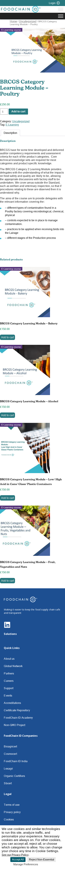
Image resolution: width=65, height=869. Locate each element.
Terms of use (12, 804)
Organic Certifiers (14, 776)
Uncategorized (27, 21)
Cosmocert (10, 753)
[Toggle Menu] (60, 9)
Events (8, 695)
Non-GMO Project (14, 725)
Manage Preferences (25, 864)
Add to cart (18, 111)
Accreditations (12, 703)
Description (10, 132)
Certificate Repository (17, 710)
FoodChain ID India (16, 761)
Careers (9, 680)
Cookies (9, 819)
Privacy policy (12, 812)
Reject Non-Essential (41, 859)
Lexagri (8, 768)
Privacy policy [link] (47, 864)
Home (13, 21)
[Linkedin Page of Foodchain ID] (7, 627)
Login (52, 3)
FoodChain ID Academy (18, 717)
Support (8, 688)
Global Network (13, 666)
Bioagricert (10, 746)
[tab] (10, 133)
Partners (9, 673)
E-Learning (12, 124)
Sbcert (8, 783)
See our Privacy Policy (15, 854)
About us (9, 658)
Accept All (18, 859)
